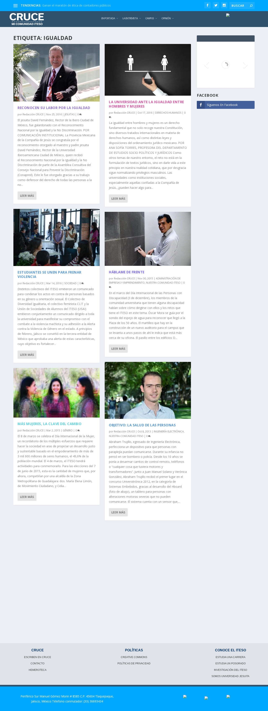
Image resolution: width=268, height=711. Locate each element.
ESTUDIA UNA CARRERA (230, 657)
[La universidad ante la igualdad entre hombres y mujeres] (148, 70)
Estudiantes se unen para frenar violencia (49, 274)
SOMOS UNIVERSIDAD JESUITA (230, 676)
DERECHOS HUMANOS (168, 112)
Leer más (27, 196)
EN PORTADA (108, 18)
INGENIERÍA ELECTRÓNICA (169, 431)
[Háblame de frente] (148, 239)
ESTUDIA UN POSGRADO (230, 663)
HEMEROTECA (37, 670)
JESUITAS (69, 114)
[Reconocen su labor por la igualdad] (56, 73)
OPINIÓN (166, 18)
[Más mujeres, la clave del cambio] (56, 393)
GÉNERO (68, 430)
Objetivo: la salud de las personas (142, 425)
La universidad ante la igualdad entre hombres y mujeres (146, 104)
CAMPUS (149, 18)
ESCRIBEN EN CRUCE (37, 657)
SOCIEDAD (70, 283)
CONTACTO (37, 663)
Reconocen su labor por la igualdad (54, 107)
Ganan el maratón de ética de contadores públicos (76, 5)
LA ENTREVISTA (130, 18)
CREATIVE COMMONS (134, 657)
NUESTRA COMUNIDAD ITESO (163, 282)
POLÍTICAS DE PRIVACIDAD (134, 663)
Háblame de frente (126, 272)
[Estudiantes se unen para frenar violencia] (56, 237)
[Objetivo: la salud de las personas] (148, 390)
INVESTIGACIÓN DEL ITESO (230, 670)
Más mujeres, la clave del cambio (49, 424)
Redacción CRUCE (33, 114)
